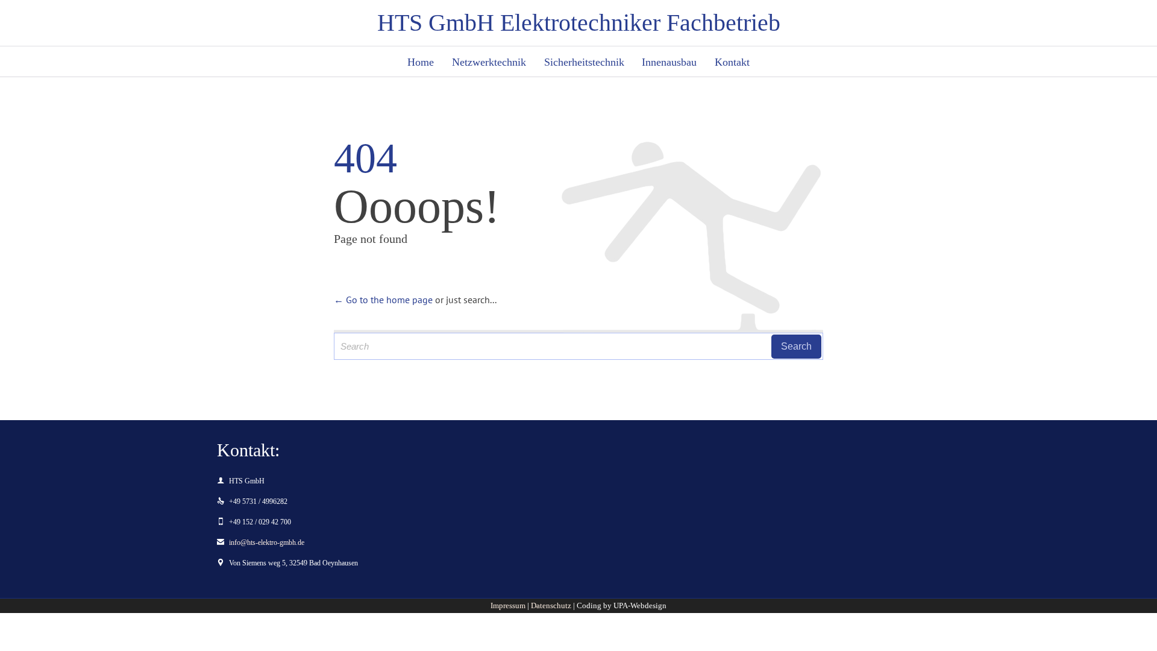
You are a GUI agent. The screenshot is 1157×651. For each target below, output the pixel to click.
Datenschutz (551, 605)
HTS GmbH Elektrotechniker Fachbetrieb (578, 23)
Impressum (508, 605)
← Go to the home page (383, 300)
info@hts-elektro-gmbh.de (260, 542)
